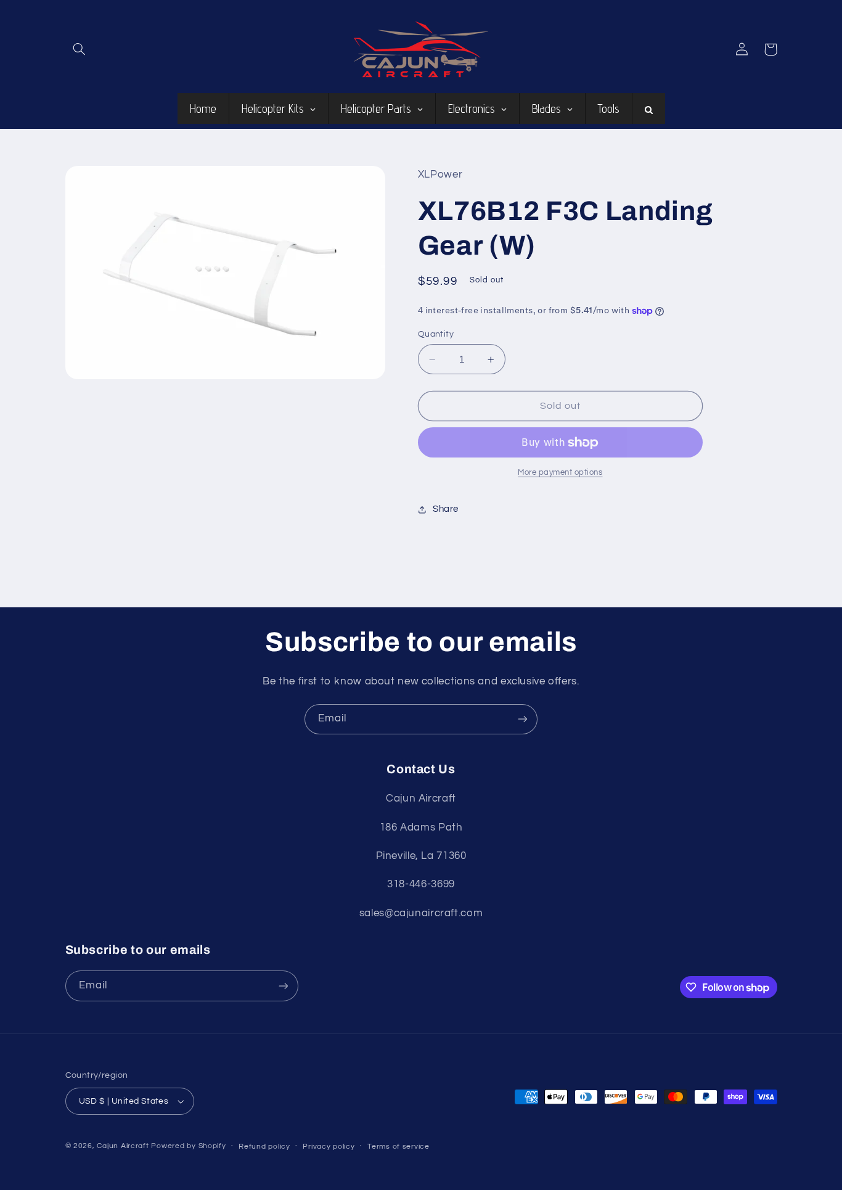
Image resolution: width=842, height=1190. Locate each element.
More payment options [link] (560, 473)
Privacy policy (328, 1146)
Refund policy (264, 1146)
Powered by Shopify (188, 1146)
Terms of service (398, 1146)
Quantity (436, 334)
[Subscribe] (523, 719)
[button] (79, 49)
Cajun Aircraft (123, 1146)
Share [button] (446, 509)
